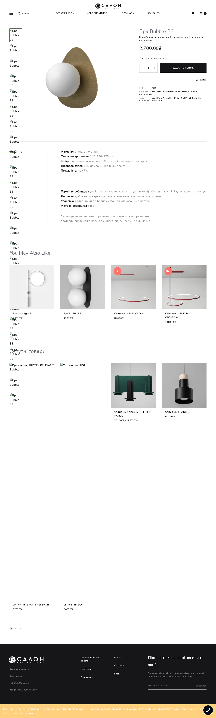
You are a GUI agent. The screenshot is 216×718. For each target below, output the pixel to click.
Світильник (195, 98)
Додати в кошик (183, 67)
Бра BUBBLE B (72, 313)
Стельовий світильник (150, 101)
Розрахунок (87, 677)
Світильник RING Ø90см (128, 313)
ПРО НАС (127, 13)
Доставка (86, 669)
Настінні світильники (163, 92)
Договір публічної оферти (90, 659)
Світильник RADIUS (177, 412)
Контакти (119, 665)
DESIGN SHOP (64, 13)
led (153, 98)
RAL (158, 98)
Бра (162, 98)
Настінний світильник (176, 98)
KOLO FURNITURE (97, 13)
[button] (11, 337)
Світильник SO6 (73, 604)
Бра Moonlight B (22, 313)
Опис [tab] (18, 152)
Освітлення (181, 92)
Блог (116, 673)
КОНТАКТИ (153, 13)
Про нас (118, 657)
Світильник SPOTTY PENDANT (31, 604)
